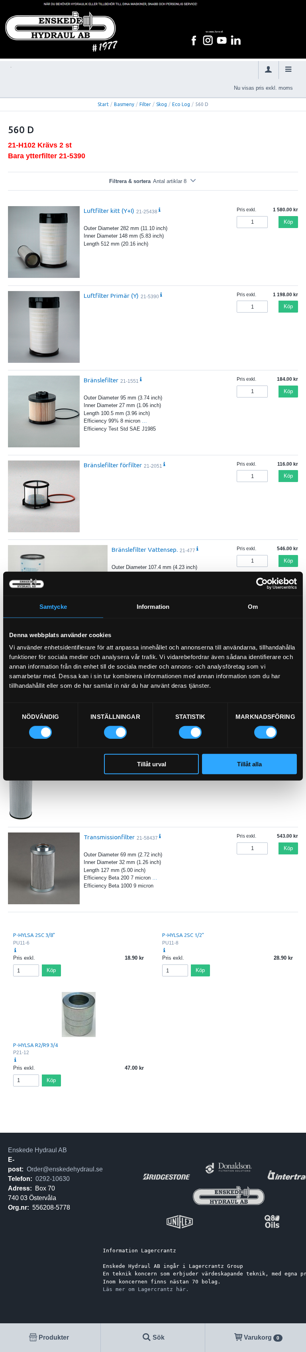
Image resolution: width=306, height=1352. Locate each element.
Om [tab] (253, 606)
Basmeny (124, 104)
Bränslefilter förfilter (113, 464)
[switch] (115, 732)
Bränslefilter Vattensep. (145, 549)
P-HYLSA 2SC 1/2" (183, 935)
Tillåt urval (151, 764)
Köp (288, 222)
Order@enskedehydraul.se (65, 1169)
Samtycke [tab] (53, 606)
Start (103, 104)
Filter (145, 104)
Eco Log (181, 104)
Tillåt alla (249, 764)
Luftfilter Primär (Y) (111, 295)
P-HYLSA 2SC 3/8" (34, 935)
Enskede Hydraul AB (37, 1150)
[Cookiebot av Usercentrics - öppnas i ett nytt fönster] (262, 583)
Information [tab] (153, 606)
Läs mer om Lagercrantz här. (146, 1289)
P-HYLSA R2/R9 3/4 (35, 1045)
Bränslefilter (101, 380)
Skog (161, 104)
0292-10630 (52, 1178)
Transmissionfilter (109, 836)
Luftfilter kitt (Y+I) (109, 210)
